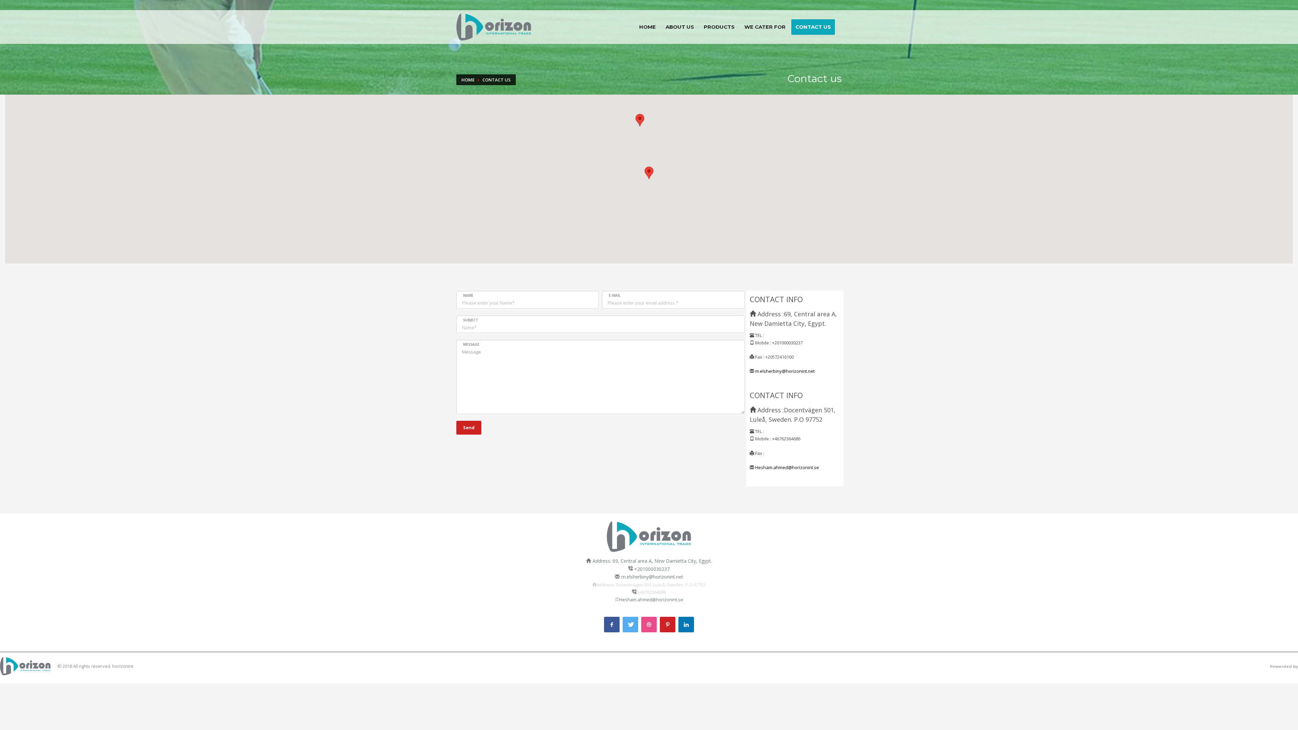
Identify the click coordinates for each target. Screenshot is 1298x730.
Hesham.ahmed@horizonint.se (787, 467)
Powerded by (1284, 666)
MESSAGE (471, 344)
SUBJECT (470, 320)
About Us (680, 27)
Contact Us (813, 27)
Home (647, 27)
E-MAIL (615, 295)
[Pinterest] (667, 624)
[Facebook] (612, 624)
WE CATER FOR (765, 27)
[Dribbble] (649, 624)
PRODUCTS (719, 27)
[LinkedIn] (686, 624)
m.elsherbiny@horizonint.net (785, 371)
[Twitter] (630, 624)
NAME (468, 295)
